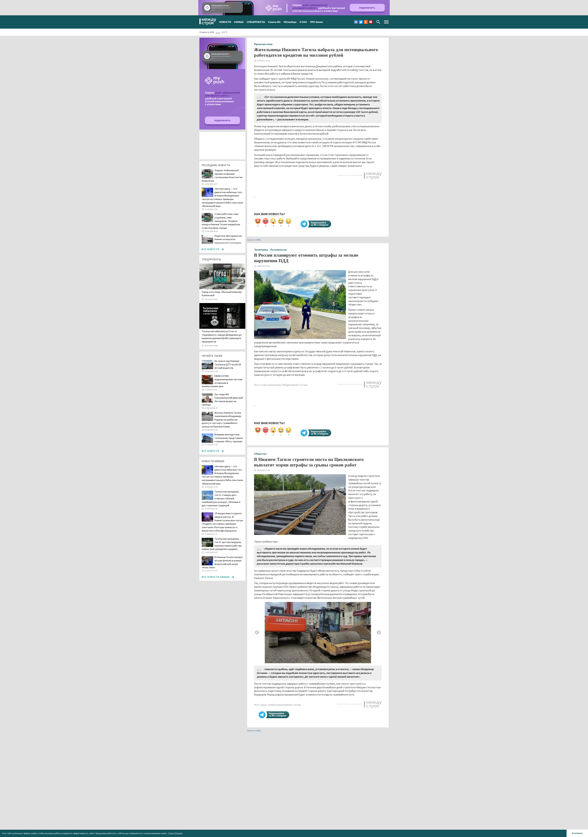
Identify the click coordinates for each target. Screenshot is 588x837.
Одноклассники (366, 22)
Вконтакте (356, 22)
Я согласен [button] (577, 833)
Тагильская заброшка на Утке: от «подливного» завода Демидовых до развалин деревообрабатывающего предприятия (221, 336)
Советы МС (274, 22)
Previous (257, 632)
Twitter (361, 22)
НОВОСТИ (225, 22)
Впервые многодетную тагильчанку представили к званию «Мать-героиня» (228, 438)
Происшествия (263, 44)
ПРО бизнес (316, 22)
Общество (260, 453)
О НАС (303, 22)
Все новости (210, 249)
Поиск (378, 22)
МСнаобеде (290, 22)
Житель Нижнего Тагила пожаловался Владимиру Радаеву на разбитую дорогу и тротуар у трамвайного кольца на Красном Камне (221, 419)
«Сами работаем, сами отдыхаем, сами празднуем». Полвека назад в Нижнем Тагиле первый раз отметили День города (221, 220)
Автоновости (278, 249)
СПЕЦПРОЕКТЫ (256, 22)
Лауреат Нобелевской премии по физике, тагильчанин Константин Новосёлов (222, 175)
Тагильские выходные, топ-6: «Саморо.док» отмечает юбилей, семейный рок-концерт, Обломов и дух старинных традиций (221, 498)
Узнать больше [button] (175, 833)
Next (379, 632)
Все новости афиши (215, 577)
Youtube (371, 22)
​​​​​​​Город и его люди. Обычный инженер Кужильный (222, 293)
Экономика (261, 249)
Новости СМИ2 (254, 239)
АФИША (239, 22)
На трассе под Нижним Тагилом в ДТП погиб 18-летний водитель (228, 364)
